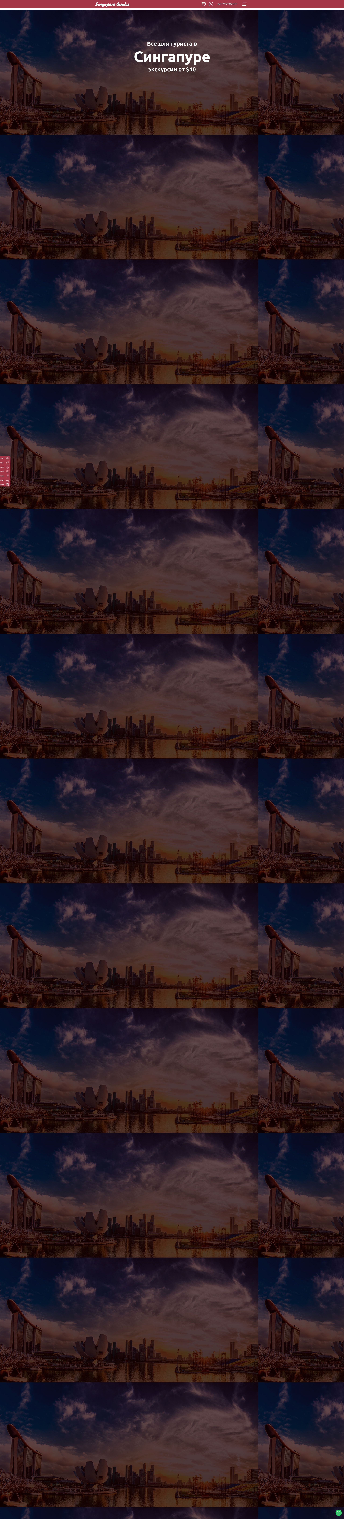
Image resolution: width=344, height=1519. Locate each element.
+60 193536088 (226, 4)
